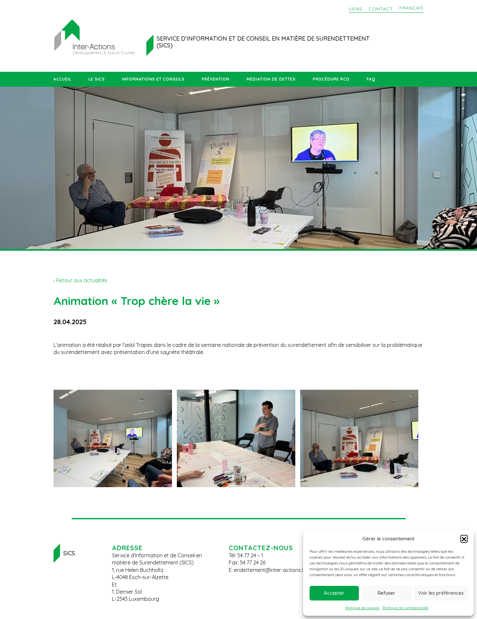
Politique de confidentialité (405, 607)
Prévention (215, 79)
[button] (464, 538)
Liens (355, 9)
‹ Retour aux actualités (80, 280)
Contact (381, 9)
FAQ (371, 79)
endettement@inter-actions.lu (270, 570)
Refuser (386, 593)
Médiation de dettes (271, 79)
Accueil (62, 79)
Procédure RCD (331, 79)
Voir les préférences (441, 593)
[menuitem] (411, 8)
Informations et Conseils (153, 79)
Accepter (334, 593)
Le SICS (97, 79)
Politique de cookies (362, 607)
